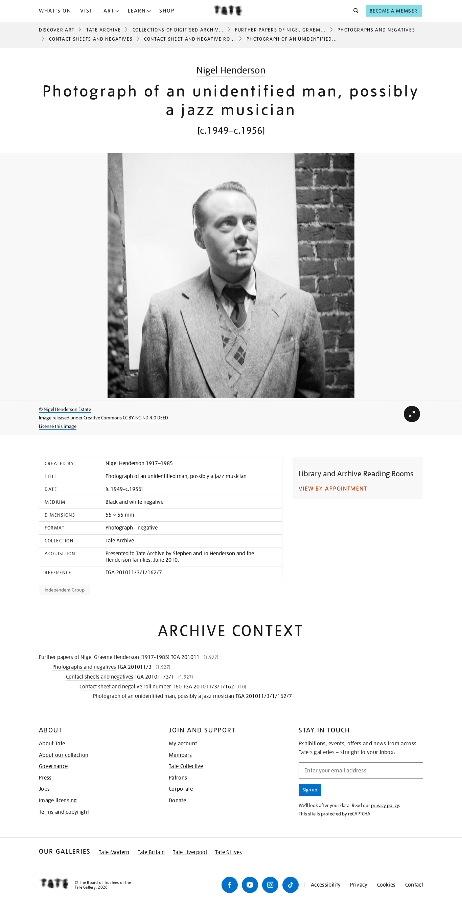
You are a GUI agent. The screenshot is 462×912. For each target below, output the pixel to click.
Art (109, 10)
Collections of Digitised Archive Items (185, 30)
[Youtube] (250, 885)
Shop (167, 10)
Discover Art (57, 30)
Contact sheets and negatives (91, 39)
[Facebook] (230, 885)
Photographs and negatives (376, 30)
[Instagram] (270, 885)
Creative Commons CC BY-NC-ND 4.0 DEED (126, 418)
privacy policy (385, 805)
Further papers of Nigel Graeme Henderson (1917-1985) (312, 30)
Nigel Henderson (231, 70)
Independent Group (65, 590)
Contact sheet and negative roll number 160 (207, 39)
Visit (87, 10)
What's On (55, 10)
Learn (137, 10)
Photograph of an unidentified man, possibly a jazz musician (163, 696)
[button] (354, 11)
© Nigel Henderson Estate (65, 409)
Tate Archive (103, 30)
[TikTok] (290, 885)
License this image (57, 426)
